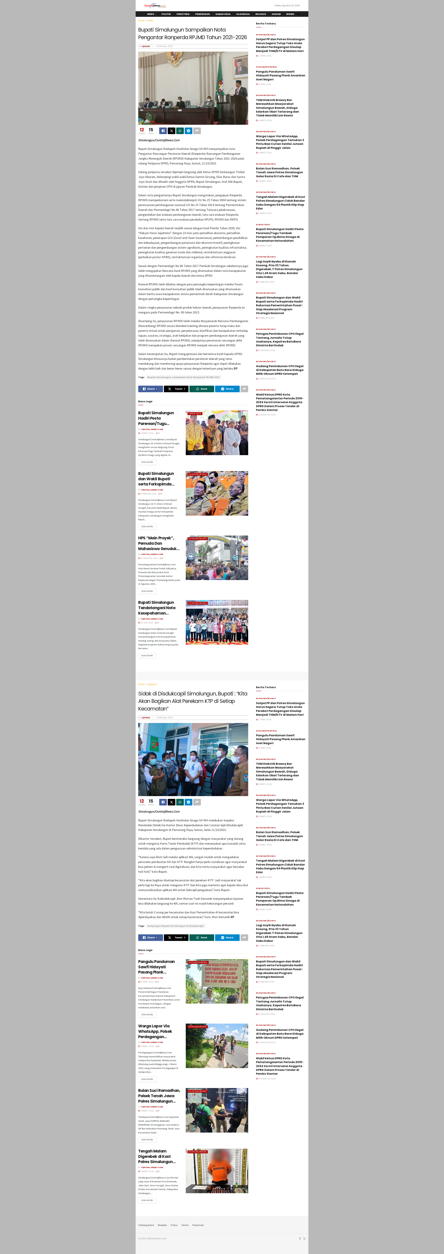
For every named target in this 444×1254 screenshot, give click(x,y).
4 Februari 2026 (148, 493)
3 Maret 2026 (147, 433)
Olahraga (243, 14)
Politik (166, 14)
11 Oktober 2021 (164, 46)
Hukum (276, 14)
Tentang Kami (146, 1225)
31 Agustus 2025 (266, 350)
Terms (185, 1225)
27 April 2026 (264, 55)
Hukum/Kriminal (266, 66)
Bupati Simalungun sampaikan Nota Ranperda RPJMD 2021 (184, 377)
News (150, 14)
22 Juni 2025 (146, 622)
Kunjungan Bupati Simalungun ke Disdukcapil (176, 925)
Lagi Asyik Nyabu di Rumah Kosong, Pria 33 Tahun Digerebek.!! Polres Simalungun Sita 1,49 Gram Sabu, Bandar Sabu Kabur (279, 269)
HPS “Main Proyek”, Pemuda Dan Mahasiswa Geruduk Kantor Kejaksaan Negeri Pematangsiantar (157, 551)
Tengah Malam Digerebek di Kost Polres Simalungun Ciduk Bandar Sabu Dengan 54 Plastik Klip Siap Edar (280, 203)
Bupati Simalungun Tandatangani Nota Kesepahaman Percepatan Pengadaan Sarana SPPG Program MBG (157, 616)
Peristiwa (183, 14)
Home (141, 20)
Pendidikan (202, 14)
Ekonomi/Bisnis (198, 474)
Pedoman (198, 1225)
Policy (174, 1225)
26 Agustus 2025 (267, 414)
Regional (152, 684)
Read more (147, 462)
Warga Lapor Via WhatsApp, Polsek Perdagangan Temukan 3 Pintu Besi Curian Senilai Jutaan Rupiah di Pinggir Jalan (280, 142)
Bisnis (290, 14)
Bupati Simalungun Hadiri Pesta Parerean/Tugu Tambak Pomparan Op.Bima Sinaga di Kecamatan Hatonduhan (280, 235)
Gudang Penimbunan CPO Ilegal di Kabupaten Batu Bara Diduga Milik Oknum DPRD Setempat (280, 370)
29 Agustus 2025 (267, 378)
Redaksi (162, 1225)
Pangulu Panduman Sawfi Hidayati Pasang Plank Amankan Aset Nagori (280, 75)
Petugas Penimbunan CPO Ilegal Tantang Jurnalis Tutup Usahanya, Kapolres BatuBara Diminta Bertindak (280, 339)
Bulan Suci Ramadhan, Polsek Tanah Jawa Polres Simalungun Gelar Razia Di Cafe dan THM (279, 172)
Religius (260, 14)
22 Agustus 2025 (149, 558)
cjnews (146, 46)
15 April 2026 (264, 84)
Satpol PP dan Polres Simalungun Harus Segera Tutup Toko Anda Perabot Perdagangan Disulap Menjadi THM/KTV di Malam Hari (280, 45)
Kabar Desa (223, 14)
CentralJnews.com (152, 429)
